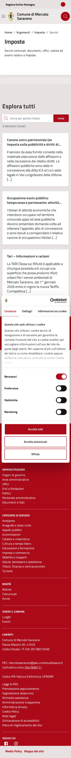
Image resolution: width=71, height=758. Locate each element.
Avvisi (6, 598)
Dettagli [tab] (27, 311)
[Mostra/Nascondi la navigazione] (3, 16)
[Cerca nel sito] (65, 16)
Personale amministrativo (18, 497)
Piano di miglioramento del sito (22, 725)
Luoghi (6, 617)
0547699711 (33, 667)
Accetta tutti (35, 429)
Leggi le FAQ (10, 684)
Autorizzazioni (11, 534)
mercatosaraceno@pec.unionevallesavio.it (36, 662)
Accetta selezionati (35, 441)
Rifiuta (35, 454)
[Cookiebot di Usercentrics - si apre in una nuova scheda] (50, 300)
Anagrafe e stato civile (16, 525)
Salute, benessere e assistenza (22, 562)
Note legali (9, 716)
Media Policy (13, 751)
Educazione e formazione (18, 548)
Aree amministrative (15, 479)
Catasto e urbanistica (16, 539)
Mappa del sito (34, 751)
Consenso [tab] (10, 311)
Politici (6, 493)
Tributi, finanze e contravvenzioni (23, 566)
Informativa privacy (14, 707)
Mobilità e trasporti (14, 557)
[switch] (61, 388)
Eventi (6, 621)
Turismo (7, 571)
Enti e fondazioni (13, 488)
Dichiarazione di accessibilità (20, 720)
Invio (61, 118)
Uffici (5, 484)
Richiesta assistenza (15, 697)
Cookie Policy (10, 711)
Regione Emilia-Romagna (20, 4)
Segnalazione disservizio (18, 693)
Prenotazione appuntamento (20, 688)
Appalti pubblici (12, 530)
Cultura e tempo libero (16, 543)
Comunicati (9, 594)
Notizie (6, 589)
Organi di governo (13, 475)
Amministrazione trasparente (21, 702)
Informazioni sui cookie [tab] (52, 311)
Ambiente (8, 520)
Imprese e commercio (16, 552)
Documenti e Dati (13, 502)
